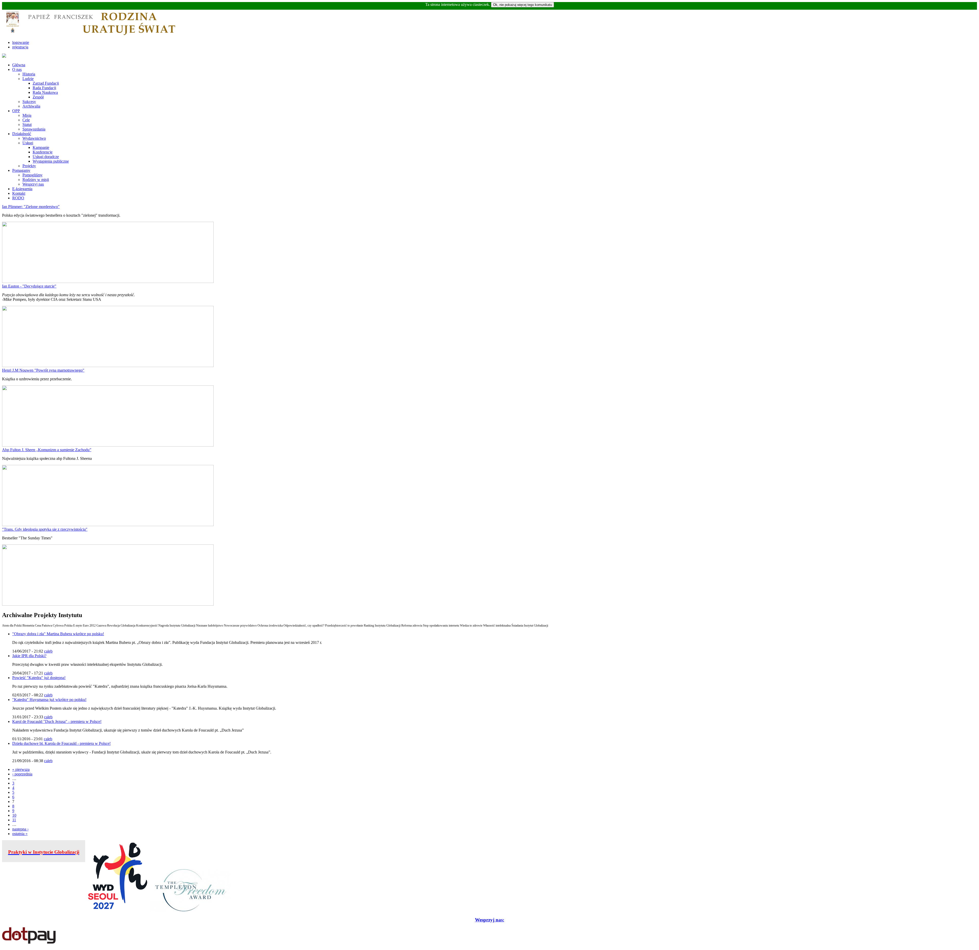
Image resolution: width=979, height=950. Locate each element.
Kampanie (41, 147)
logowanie (20, 42)
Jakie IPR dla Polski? (29, 656)
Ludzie (28, 78)
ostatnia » (20, 833)
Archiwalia (31, 106)
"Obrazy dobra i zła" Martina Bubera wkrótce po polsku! (58, 634)
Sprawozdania (33, 129)
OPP (16, 111)
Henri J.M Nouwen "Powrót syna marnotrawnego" (43, 370)
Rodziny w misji (35, 179)
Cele (26, 120)
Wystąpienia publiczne (51, 161)
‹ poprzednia (22, 774)
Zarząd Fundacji (46, 83)
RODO (18, 198)
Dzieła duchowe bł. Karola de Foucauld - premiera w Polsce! (61, 743)
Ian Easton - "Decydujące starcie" (29, 286)
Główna (18, 65)
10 (14, 815)
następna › (20, 829)
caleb (48, 651)
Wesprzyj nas (33, 184)
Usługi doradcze (46, 156)
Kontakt (18, 193)
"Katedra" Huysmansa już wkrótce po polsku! (49, 699)
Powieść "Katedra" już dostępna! (39, 677)
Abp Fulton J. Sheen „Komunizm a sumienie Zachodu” (46, 450)
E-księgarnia (22, 189)
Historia (28, 74)
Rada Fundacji (44, 88)
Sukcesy (29, 101)
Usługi (27, 143)
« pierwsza (21, 769)
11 (14, 820)
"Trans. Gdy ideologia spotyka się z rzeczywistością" (44, 529)
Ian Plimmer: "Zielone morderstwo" (31, 206)
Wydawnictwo (34, 138)
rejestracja (20, 47)
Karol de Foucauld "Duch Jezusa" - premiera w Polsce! (56, 721)
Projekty (29, 166)
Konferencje (43, 152)
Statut (27, 124)
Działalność (21, 134)
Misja (26, 115)
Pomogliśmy (32, 175)
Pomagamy (21, 170)
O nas (17, 69)
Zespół (38, 97)
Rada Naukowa (45, 92)
